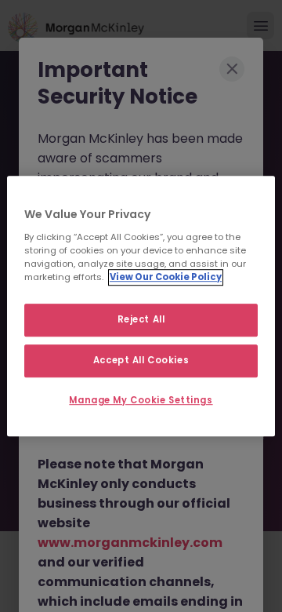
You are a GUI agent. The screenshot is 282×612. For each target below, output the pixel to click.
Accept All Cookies (141, 360)
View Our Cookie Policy (166, 277)
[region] (141, 306)
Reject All (141, 319)
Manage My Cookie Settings (140, 400)
